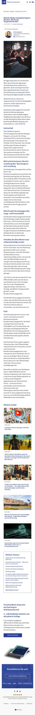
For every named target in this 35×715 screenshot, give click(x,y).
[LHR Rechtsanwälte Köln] (4, 2)
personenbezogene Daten (22, 92)
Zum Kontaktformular (17, 676)
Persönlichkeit (11, 247)
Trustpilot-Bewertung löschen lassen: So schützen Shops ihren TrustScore (16, 575)
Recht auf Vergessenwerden (14, 582)
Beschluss (22, 121)
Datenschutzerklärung (17, 703)
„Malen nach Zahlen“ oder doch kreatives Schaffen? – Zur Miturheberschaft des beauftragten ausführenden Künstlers (17, 487)
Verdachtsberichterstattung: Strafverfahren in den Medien (17, 579)
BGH (5, 172)
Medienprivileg (10, 571)
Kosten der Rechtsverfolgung (14, 569)
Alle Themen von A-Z (11, 590)
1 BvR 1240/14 (19, 124)
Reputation (14, 81)
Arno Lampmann (17, 32)
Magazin (12, 11)
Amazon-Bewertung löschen (14, 566)
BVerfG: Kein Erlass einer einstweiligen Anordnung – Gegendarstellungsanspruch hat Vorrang (17, 516)
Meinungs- (7, 221)
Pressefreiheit (19, 221)
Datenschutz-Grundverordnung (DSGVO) (15, 558)
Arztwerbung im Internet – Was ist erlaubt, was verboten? (17, 563)
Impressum (29, 703)
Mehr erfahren (12, 635)
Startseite (6, 11)
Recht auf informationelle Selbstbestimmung (13, 586)
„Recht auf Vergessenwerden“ (19, 88)
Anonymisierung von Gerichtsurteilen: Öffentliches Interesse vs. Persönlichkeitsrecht (17, 544)
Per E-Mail (7, 683)
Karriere (6, 703)
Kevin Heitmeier (18, 24)
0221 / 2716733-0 (25, 683)
